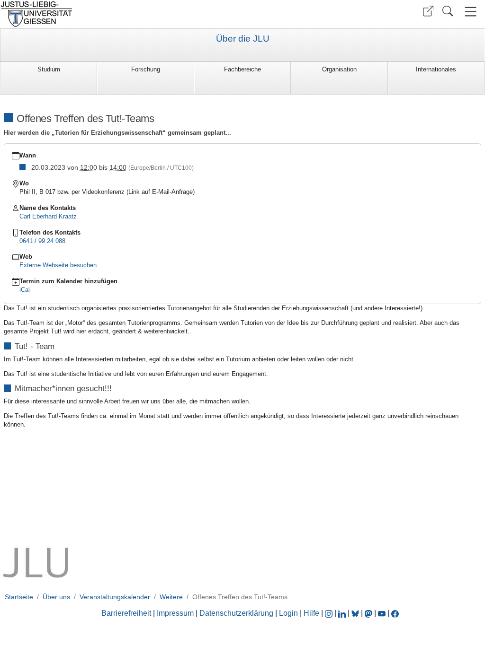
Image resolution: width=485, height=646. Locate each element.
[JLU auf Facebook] (395, 613)
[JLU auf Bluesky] (356, 613)
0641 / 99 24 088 (42, 240)
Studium (48, 69)
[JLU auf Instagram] (329, 613)
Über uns (56, 597)
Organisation (339, 69)
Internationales (436, 69)
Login (289, 613)
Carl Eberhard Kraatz (48, 216)
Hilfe (311, 613)
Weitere (171, 597)
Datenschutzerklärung (236, 613)
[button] (428, 11)
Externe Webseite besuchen (58, 265)
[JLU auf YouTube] (382, 613)
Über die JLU (242, 39)
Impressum (175, 613)
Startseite (19, 597)
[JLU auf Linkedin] (343, 613)
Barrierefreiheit (126, 613)
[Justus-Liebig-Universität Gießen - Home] (120, 14)
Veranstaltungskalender (115, 597)
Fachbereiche (242, 69)
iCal (24, 289)
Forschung (145, 69)
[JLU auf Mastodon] (369, 613)
